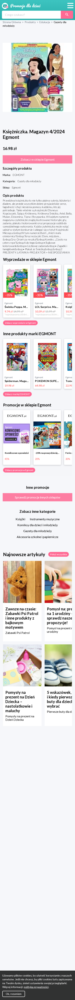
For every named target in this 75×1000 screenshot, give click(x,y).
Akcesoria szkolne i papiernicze (37, 537)
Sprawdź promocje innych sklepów (37, 497)
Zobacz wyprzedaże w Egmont (20, 322)
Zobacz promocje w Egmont (19, 470)
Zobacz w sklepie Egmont (38, 159)
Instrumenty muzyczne (45, 519)
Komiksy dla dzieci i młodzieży (37, 525)
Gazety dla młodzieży (37, 531)
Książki (20, 519)
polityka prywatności (36, 987)
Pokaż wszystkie (58, 554)
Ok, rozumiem (14, 993)
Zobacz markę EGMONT (17, 394)
